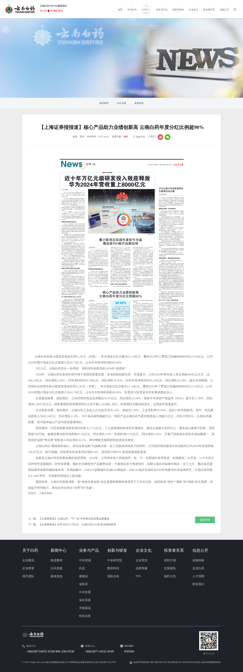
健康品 (83, 576)
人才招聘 (198, 576)
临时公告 (170, 576)
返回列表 (205, 520)
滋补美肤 (85, 600)
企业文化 (144, 550)
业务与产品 (89, 550)
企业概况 (28, 560)
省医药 (83, 584)
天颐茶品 (85, 608)
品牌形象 (142, 568)
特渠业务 (85, 616)
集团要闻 (56, 560)
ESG (138, 576)
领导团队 (28, 576)
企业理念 (142, 560)
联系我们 (198, 584)
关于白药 (30, 550)
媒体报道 (56, 576)
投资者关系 (174, 550)
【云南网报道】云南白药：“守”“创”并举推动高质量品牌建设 (74, 518)
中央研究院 (114, 560)
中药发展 (85, 592)
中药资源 (85, 560)
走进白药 (198, 568)
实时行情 (170, 560)
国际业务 (113, 576)
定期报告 (170, 568)
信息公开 (200, 550)
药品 (82, 568)
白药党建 (56, 568)
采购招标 (198, 560)
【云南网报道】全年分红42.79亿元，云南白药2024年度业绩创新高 (77, 524)
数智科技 (113, 568)
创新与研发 (117, 550)
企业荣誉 (28, 568)
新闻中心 (58, 550)
